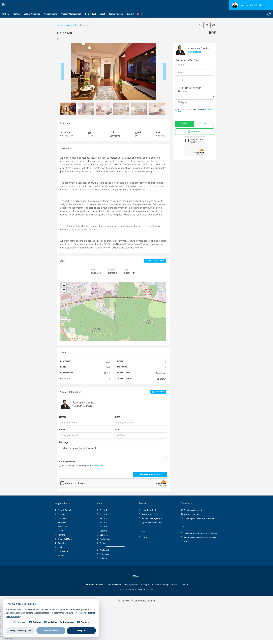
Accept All (81, 630)
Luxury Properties (32, 14)
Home (59, 25)
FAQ (94, 14)
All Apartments (50, 14)
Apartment (71, 25)
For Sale (16, 14)
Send (184, 123)
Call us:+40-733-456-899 (254, 5)
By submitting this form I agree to (82, 465)
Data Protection (114, 584)
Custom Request (115, 14)
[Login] (269, 13)
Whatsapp (195, 131)
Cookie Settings (162, 584)
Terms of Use (97, 465)
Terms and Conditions (95, 584)
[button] (64, 285)
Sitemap (184, 584)
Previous (62, 71)
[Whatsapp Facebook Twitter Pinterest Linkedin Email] (207, 25)
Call (204, 123)
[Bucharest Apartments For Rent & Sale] (24, 5)
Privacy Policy (147, 584)
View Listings (159, 392)
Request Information (150, 474)
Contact (130, 14)
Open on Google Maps (156, 261)
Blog (87, 14)
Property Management (71, 14)
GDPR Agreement (67, 462)
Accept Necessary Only (20, 630)
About (102, 14)
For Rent (5, 14)
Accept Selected (51, 630)
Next (164, 71)
